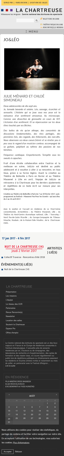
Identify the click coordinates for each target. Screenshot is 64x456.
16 (55, 410)
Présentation (11, 291)
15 (47, 410)
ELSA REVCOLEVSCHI (14, 384)
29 (47, 418)
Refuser (18, 451)
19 (24, 414)
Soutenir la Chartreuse (15, 324)
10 (9, 410)
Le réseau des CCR (14, 304)
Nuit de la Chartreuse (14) (16, 269)
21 (40, 414)
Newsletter (10, 316)
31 (9, 422)
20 (32, 414)
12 (24, 410)
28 (40, 418)
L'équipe (9, 299)
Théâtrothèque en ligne (53, 24)
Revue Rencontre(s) (14, 312)
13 (32, 410)
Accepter (7, 451)
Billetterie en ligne (51, 19)
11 (17, 410)
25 (17, 418)
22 (47, 414)
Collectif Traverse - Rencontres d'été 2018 (24, 257)
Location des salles (14, 320)
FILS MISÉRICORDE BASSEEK (18, 381)
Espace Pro (10, 328)
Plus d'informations (21, 443)
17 (9, 414)
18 (17, 414)
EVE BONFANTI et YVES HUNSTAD (19, 386)
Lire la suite (10, 365)
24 (9, 418)
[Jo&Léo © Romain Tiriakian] (32, 69)
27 (32, 418)
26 (24, 418)
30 (55, 418)
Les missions (11, 295)
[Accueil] (32, 11)
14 (40, 410)
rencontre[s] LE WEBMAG (53, 27)
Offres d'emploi (12, 332)
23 (55, 414)
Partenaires (10, 308)
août (32, 395)
